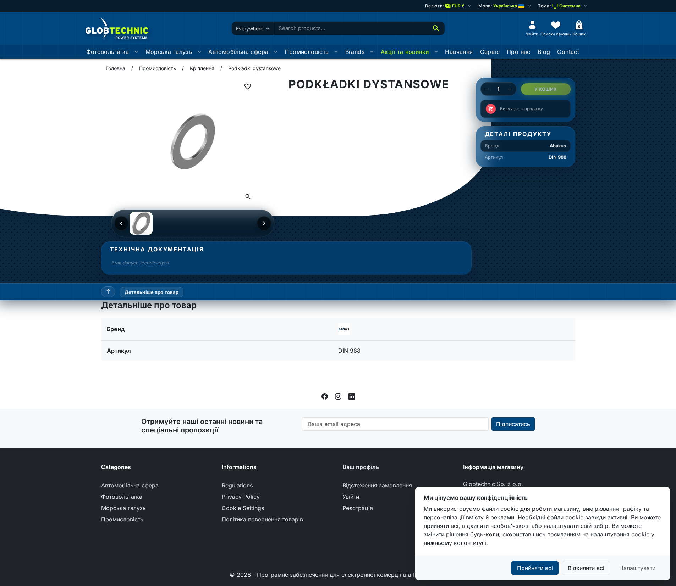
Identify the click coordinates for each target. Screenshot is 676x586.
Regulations (237, 485)
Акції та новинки (405, 51)
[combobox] (351, 28)
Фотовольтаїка (107, 51)
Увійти (350, 496)
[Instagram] (338, 396)
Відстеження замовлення (377, 485)
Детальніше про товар (152, 292)
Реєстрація (357, 508)
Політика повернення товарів (262, 519)
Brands (354, 51)
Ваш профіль (360, 466)
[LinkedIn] (352, 396)
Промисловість (307, 51)
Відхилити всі (586, 567)
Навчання (459, 51)
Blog (544, 51)
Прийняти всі (535, 567)
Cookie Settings (243, 508)
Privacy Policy (241, 496)
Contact (568, 51)
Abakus (558, 146)
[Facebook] (325, 396)
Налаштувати (637, 567)
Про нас (519, 51)
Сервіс (490, 51)
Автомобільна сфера (238, 51)
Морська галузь (168, 51)
